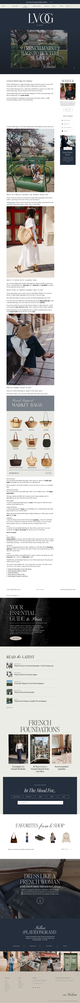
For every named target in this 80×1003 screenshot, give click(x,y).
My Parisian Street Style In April (68, 589)
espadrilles (44, 285)
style (8, 515)
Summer (40, 40)
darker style (25, 557)
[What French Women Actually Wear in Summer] (9, 701)
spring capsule (25, 95)
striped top (36, 285)
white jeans (26, 285)
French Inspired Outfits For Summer (17, 571)
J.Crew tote (9, 557)
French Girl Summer (13, 573)
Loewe (31, 502)
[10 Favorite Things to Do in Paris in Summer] (9, 683)
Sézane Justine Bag (45, 301)
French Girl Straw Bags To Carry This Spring (19, 569)
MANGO (42, 302)
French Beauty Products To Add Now (18, 576)
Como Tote (18, 307)
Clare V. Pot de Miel (20, 530)
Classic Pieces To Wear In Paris (16, 574)
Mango (23, 509)
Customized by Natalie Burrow (73, 1000)
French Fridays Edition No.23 (13, 589)
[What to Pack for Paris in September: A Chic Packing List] (9, 665)
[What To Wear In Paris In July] (9, 692)
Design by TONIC (66, 1000)
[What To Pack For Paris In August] (9, 674)
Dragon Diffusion (11, 539)
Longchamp (36, 520)
